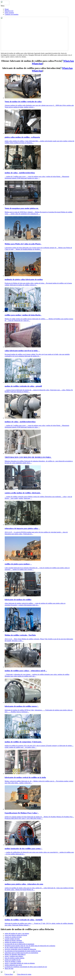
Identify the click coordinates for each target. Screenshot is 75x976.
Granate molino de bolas (12, 939)
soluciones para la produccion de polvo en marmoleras (21, 953)
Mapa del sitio (9, 968)
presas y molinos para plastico (14, 956)
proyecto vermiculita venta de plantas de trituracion (20, 949)
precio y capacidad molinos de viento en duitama (20, 963)
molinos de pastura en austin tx (14, 942)
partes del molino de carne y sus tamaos (17, 933)
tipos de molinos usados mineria (14, 958)
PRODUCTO (9, 11)
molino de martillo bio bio (13, 960)
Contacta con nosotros (11, 14)
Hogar (7, 9)
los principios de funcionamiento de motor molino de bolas (23, 951)
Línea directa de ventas (24, 974)
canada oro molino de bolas (13, 937)
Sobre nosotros (9, 12)
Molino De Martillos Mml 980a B (15, 954)
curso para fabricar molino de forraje (16, 935)
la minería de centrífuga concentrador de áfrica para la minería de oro (26, 967)
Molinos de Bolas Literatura (13, 940)
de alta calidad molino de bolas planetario (17, 947)
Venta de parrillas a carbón (13, 961)
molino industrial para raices (13, 965)
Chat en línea (9, 974)
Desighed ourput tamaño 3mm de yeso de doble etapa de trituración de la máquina (30, 946)
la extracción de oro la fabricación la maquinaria (19, 944)
